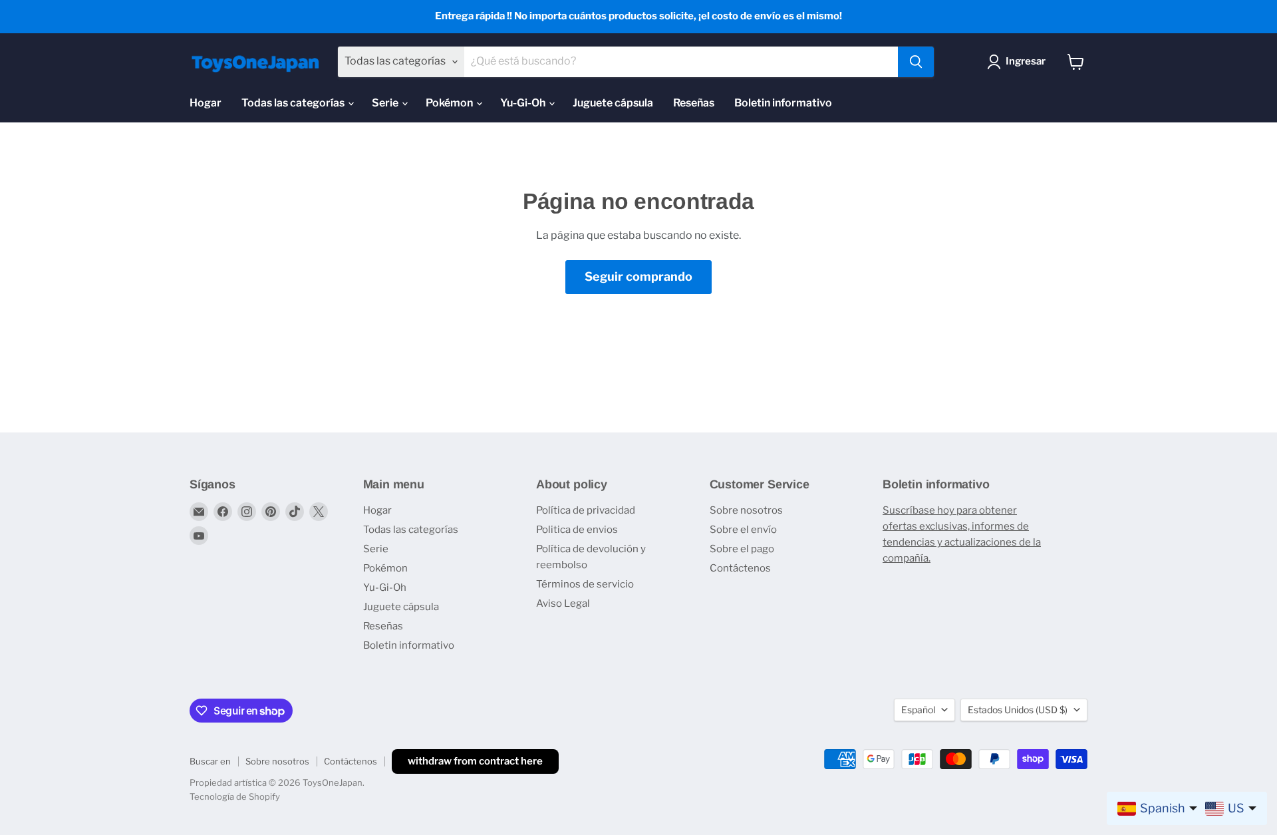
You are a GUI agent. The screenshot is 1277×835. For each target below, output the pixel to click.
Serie (386, 102)
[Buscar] (916, 62)
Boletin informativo (783, 102)
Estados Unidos (1017, 709)
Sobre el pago (742, 549)
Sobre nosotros (746, 510)
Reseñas (693, 102)
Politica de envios (577, 530)
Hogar (205, 102)
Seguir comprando (638, 276)
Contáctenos (740, 568)
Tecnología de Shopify (235, 796)
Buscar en (210, 761)
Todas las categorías (294, 102)
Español (918, 709)
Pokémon (450, 102)
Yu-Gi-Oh (523, 102)
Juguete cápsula (613, 102)
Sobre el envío (743, 530)
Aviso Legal (563, 603)
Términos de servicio (585, 584)
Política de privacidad (585, 510)
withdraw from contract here (475, 761)
